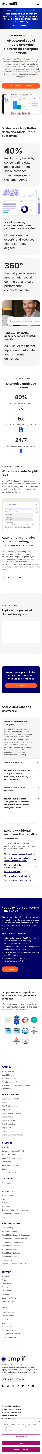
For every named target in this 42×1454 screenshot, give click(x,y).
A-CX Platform (8, 1071)
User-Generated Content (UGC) (15, 1264)
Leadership (6, 1283)
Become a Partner (9, 1298)
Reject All (21, 1443)
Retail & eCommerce (10, 1165)
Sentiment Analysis (9, 1231)
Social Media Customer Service (14, 1239)
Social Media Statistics (11, 1253)
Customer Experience (10, 1228)
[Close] (39, 1421)
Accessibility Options (10, 1330)
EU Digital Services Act (11, 1334)
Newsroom (6, 1291)
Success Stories (8, 1183)
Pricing (4, 1280)
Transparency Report (10, 1337)
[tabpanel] (21, 536)
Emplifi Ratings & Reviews (12, 1113)
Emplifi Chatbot (8, 1131)
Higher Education (9, 1154)
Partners (5, 1294)
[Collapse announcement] (39, 9)
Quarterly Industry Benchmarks (15, 1210)
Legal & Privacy (8, 1301)
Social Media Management (12, 1246)
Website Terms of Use (11, 1412)
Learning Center (8, 1312)
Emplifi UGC (7, 1128)
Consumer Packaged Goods (13, 1151)
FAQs (4, 1217)
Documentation (8, 1316)
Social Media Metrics (10, 1249)
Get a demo (21, 685)
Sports (4, 1169)
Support (5, 1319)
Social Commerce (9, 1078)
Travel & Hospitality (10, 1172)
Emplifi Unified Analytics (11, 1099)
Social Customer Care (11, 1082)
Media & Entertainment (11, 1158)
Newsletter (6, 1206)
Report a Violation (9, 1416)
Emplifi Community (9, 1102)
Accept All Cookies (21, 1449)
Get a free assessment (21, 86)
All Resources (7, 1196)
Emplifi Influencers (9, 1106)
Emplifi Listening (8, 1124)
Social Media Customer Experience (16, 1235)
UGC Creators (7, 1260)
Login (4, 1323)
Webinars (5, 1203)
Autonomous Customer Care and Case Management (17, 1087)
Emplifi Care (7, 1110)
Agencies (5, 1147)
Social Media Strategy (10, 1257)
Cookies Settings (21, 1436)
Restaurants (7, 1162)
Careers (5, 1287)
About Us (6, 1276)
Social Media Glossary (11, 1214)
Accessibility (7, 1326)
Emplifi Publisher (8, 1120)
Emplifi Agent (7, 1117)
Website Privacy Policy (11, 1406)
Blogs (4, 1199)
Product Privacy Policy (11, 1409)
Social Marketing (8, 1075)
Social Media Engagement (12, 1242)
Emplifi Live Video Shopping (13, 1135)
